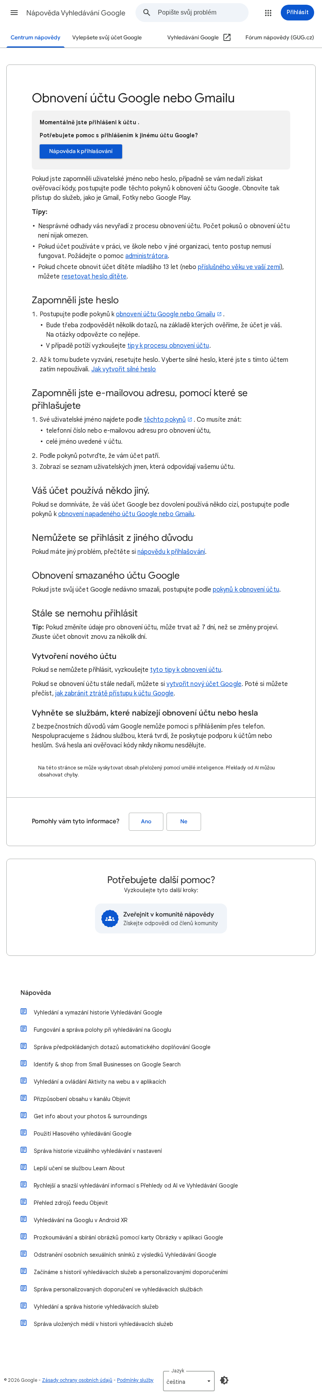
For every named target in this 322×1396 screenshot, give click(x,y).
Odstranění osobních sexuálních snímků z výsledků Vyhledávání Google (125, 1254)
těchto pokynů (165, 420)
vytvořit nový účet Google (204, 684)
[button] (14, 12)
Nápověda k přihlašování (81, 151)
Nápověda (35, 993)
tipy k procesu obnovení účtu (168, 346)
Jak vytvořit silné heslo (123, 369)
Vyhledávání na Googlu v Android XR (80, 1220)
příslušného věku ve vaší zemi (239, 267)
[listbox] (189, 1381)
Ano (146, 821)
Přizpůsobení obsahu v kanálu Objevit (82, 1099)
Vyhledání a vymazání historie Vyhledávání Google (98, 1012)
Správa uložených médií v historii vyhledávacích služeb (103, 1324)
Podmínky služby (135, 1380)
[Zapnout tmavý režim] (224, 1380)
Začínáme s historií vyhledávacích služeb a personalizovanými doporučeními (131, 1272)
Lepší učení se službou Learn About (79, 1168)
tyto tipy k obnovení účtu (185, 670)
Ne (183, 821)
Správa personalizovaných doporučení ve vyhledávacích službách (118, 1289)
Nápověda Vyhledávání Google (75, 13)
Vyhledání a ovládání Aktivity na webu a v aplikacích (100, 1081)
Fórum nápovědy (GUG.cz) (279, 37)
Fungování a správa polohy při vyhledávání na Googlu (102, 1029)
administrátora (146, 256)
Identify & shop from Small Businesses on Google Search (107, 1064)
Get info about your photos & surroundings (90, 1116)
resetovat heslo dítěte (94, 276)
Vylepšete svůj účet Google (107, 37)
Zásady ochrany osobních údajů (77, 1380)
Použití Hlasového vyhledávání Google (83, 1133)
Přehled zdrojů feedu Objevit (71, 1202)
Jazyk (177, 1371)
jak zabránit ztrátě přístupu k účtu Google (114, 693)
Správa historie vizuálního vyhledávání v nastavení (98, 1150)
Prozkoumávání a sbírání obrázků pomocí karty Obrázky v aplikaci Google (128, 1237)
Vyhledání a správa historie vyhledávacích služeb (96, 1306)
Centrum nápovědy (35, 37)
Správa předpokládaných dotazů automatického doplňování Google (122, 1047)
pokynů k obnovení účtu (246, 590)
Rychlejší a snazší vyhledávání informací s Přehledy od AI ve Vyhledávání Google (136, 1185)
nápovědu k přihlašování (171, 552)
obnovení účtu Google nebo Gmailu (165, 314)
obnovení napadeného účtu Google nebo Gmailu (126, 514)
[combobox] (203, 13)
